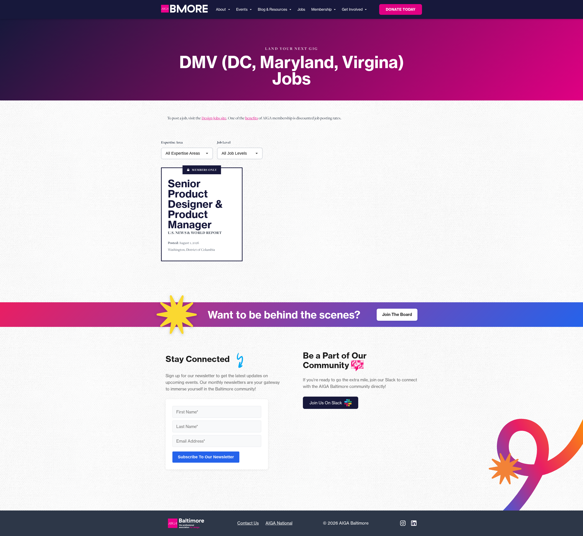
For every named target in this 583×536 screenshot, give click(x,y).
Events (242, 9)
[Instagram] (403, 523)
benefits (251, 118)
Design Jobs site (214, 118)
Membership (321, 9)
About (221, 9)
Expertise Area (172, 142)
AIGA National (279, 523)
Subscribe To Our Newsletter (206, 457)
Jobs (301, 9)
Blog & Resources (272, 9)
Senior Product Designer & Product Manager (195, 204)
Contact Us (248, 523)
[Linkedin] (413, 523)
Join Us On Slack (325, 402)
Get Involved (352, 9)
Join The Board (397, 314)
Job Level (223, 142)
